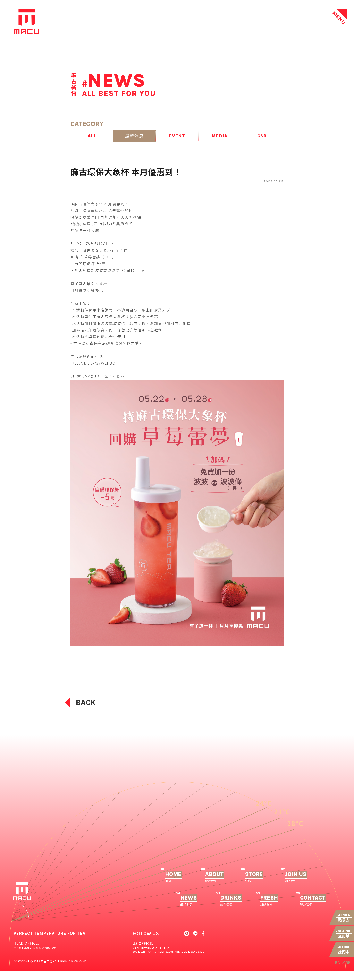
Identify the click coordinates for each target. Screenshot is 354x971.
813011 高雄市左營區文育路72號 (35, 948)
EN (337, 962)
